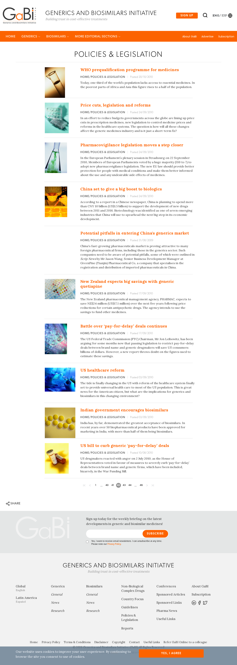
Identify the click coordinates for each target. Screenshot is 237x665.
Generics (29, 36)
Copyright (118, 642)
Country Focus (132, 599)
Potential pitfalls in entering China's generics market (134, 233)
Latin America (26, 599)
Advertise (207, 36)
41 (112, 485)
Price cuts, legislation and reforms (115, 105)
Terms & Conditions (77, 642)
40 (107, 485)
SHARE (15, 503)
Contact (134, 642)
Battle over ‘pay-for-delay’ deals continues (123, 326)
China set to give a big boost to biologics (121, 189)
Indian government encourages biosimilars (124, 410)
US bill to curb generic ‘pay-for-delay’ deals (124, 445)
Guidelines (129, 607)
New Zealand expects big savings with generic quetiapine (127, 284)
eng (216, 15)
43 (124, 485)
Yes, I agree (171, 653)
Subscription (226, 36)
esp (224, 15)
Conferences (166, 586)
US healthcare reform (102, 370)
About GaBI (189, 36)
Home (11, 36)
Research (57, 611)
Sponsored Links (169, 603)
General (56, 594)
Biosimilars (56, 36)
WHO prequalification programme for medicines (129, 69)
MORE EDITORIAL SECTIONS (96, 36)
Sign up (187, 15)
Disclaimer (101, 642)
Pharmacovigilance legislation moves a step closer (131, 144)
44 (129, 485)
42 (118, 485)
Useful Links (165, 619)
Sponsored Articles (170, 594)
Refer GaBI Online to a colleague (185, 642)
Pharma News (166, 611)
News (55, 603)
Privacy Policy (114, 544)
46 (141, 485)
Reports (127, 628)
